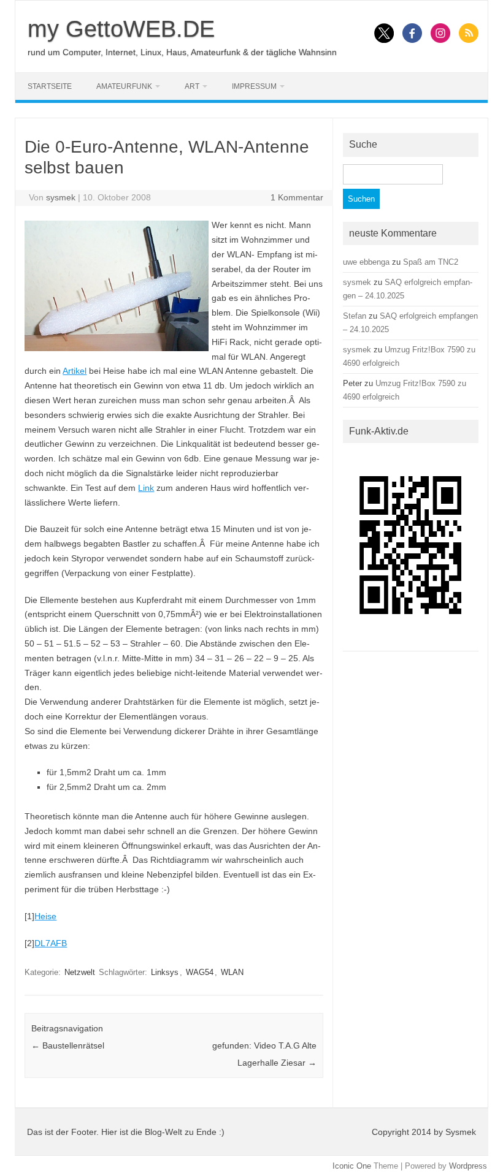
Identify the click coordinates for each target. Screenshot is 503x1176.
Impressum (254, 86)
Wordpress (468, 1165)
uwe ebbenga (366, 262)
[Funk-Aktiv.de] (410, 640)
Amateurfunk (124, 86)
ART (192, 86)
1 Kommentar (297, 197)
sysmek (60, 197)
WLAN (232, 972)
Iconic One (351, 1165)
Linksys (165, 972)
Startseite (50, 86)
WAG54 (199, 972)
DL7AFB (50, 943)
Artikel (74, 371)
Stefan (354, 316)
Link (146, 488)
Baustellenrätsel (67, 1045)
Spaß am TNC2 (430, 262)
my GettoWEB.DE (121, 29)
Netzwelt (79, 972)
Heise (45, 916)
